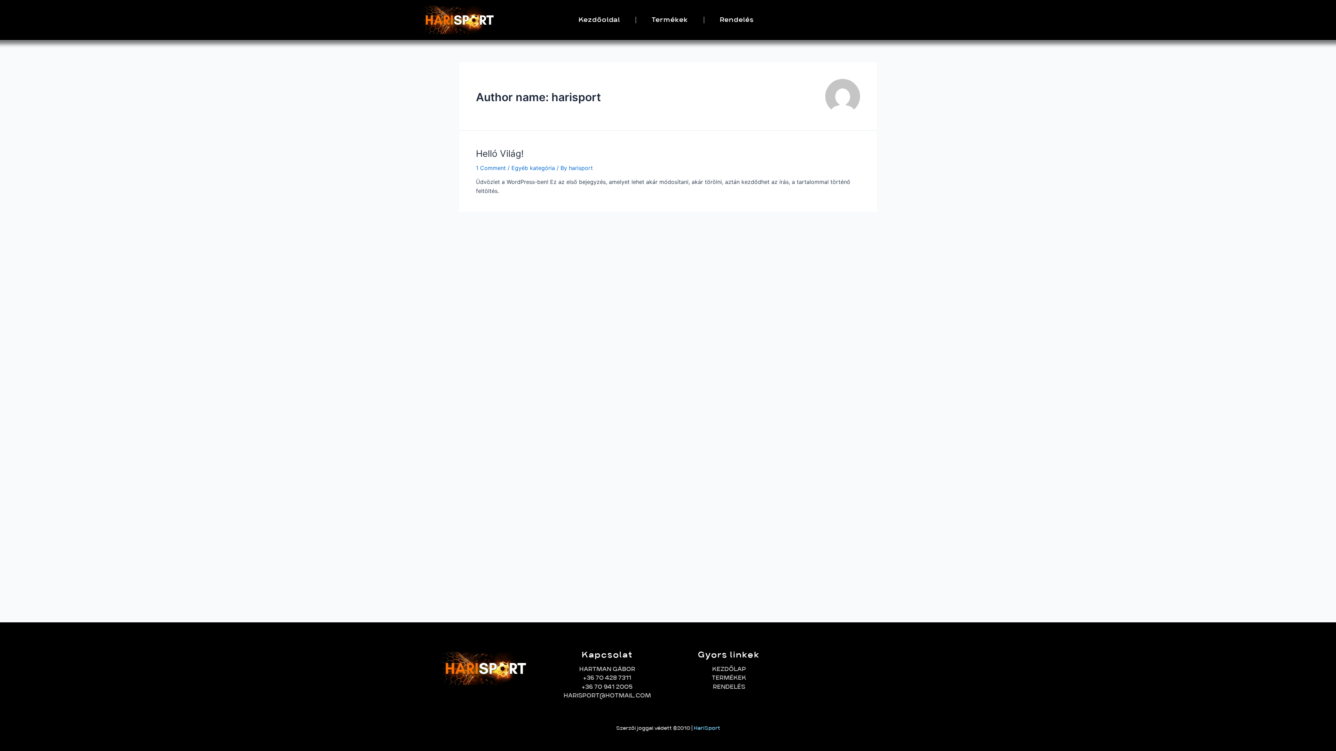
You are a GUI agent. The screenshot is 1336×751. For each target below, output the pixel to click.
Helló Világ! (500, 153)
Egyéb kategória (533, 167)
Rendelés (737, 20)
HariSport (707, 728)
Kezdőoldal (599, 20)
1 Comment (491, 167)
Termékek (670, 20)
